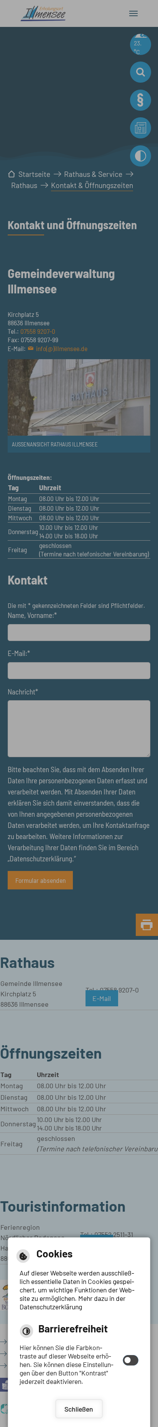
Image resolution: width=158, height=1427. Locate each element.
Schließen (78, 1409)
